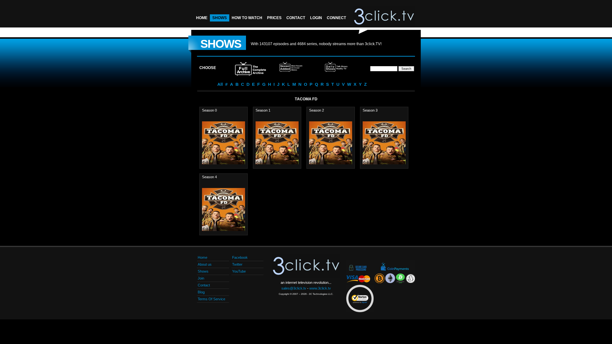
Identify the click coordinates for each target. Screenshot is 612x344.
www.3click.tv (320, 288)
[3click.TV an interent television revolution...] (384, 16)
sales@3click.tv (293, 288)
